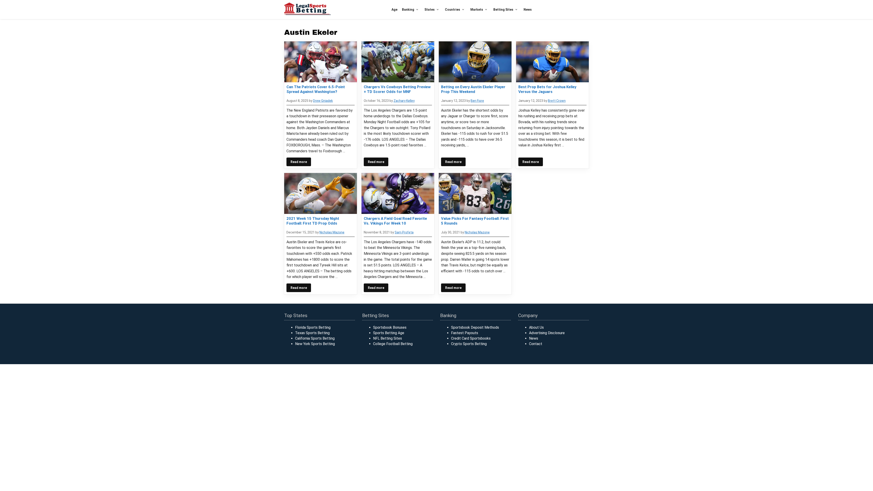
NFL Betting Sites (387, 338)
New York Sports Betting (315, 344)
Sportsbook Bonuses (389, 327)
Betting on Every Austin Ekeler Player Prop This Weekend (473, 89)
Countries (452, 9)
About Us (536, 327)
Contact (535, 344)
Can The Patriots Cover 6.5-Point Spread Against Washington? (315, 89)
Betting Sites (503, 9)
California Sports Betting (315, 338)
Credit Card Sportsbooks (471, 338)
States (429, 9)
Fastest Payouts (464, 333)
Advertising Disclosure (547, 333)
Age (394, 9)
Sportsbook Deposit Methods (475, 327)
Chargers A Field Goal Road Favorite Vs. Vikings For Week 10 (395, 220)
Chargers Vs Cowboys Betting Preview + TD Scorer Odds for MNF (397, 89)
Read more (299, 162)
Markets (476, 9)
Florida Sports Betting (313, 327)
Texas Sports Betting (312, 333)
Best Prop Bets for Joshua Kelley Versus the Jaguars (547, 89)
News (528, 9)
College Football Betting (393, 344)
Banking (408, 9)
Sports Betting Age (388, 333)
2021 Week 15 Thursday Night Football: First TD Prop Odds (312, 220)
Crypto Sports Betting (469, 344)
